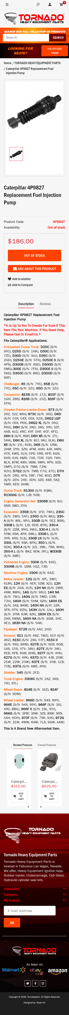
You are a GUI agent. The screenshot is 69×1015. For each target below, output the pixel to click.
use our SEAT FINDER (55, 50)
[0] (61, 4)
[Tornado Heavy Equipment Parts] (35, 19)
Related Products (22, 745)
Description (26, 304)
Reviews (45, 304)
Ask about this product (37, 269)
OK (12, 923)
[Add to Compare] (26, 756)
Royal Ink (41, 1002)
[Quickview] (26, 771)
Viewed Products (47, 745)
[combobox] (26, 37)
